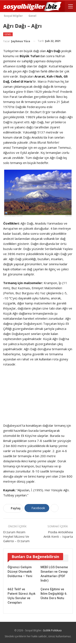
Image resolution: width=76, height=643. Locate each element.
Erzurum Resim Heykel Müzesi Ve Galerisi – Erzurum (16, 536)
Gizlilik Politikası (52, 630)
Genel (7, 34)
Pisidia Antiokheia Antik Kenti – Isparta (58, 534)
